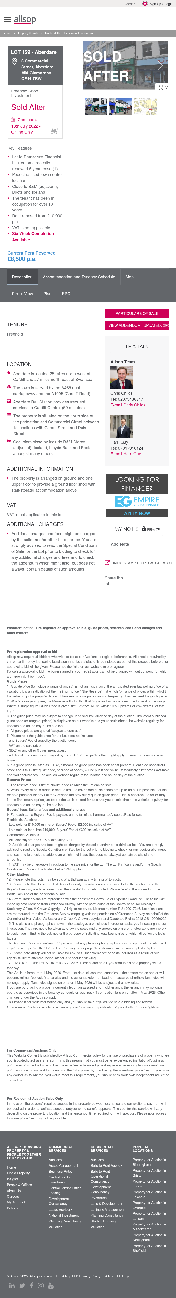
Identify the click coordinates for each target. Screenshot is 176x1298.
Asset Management (63, 1165)
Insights (13, 1178)
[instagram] (41, 1285)
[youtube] (51, 1285)
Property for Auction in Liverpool (149, 1205)
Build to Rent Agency (106, 1165)
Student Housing (103, 1221)
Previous (91, 66)
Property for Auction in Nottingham (149, 1237)
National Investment (64, 1215)
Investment (99, 1197)
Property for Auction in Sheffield (149, 1248)
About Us (14, 1190)
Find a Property (18, 1172)
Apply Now (137, 513)
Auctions (55, 1159)
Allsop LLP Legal (117, 1275)
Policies (13, 1208)
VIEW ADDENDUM (138, 325)
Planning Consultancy (65, 1221)
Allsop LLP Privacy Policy (81, 1275)
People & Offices (19, 1184)
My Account (16, 1202)
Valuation (55, 1226)
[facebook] (32, 1285)
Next (160, 66)
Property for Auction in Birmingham (149, 1162)
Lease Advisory (60, 1209)
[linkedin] (12, 1285)
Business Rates (61, 1171)
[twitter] (22, 1285)
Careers (130, 3)
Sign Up (155, 3)
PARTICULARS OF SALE (137, 313)
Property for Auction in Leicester (149, 1194)
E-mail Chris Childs (128, 405)
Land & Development (106, 1203)
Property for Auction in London (149, 1215)
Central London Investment (60, 1179)
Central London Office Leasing (65, 1190)
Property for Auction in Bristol (149, 1173)
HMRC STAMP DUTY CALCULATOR (140, 562)
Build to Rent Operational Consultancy (100, 1176)
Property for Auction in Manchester (149, 1226)
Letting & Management (107, 1209)
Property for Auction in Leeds (149, 1183)
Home (11, 1167)
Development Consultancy (59, 1201)
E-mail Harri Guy (125, 453)
